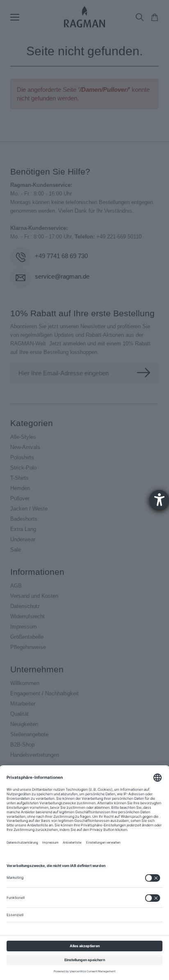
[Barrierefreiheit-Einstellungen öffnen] (159, 500)
